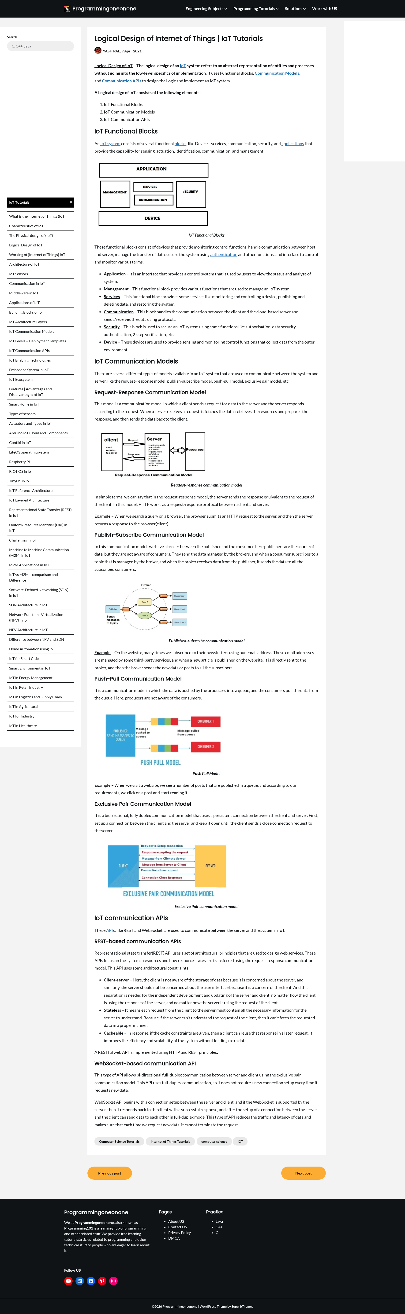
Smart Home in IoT (24, 404)
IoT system (110, 143)
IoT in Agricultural (23, 706)
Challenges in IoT (23, 540)
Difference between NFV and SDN (36, 639)
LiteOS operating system (29, 452)
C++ (219, 1227)
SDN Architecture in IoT (28, 605)
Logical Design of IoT (25, 245)
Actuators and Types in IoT (30, 423)
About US (176, 1221)
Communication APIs (121, 80)
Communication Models (277, 73)
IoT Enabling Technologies (30, 360)
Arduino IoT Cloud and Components (38, 433)
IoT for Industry (21, 716)
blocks (180, 143)
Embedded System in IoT (29, 369)
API (109, 930)
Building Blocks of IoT (26, 312)
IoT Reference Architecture (30, 490)
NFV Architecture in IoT (28, 629)
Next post (303, 1173)
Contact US (177, 1227)
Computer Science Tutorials (119, 1141)
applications (292, 143)
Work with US (324, 8)
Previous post (109, 1173)
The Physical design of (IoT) (31, 235)
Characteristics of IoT (26, 225)
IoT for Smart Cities (24, 658)
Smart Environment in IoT (29, 668)
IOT (240, 1141)
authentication (223, 254)
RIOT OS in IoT (21, 471)
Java (219, 1221)
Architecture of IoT (24, 264)
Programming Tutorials (254, 8)
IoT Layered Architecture (29, 500)
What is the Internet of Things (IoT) (37, 216)
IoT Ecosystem (21, 379)
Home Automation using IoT (32, 649)
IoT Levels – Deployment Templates (37, 341)
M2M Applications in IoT (29, 565)
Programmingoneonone (104, 8)
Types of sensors (22, 413)
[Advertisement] (40, 124)
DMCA (174, 1238)
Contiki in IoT (20, 442)
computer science (214, 1141)
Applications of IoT (24, 302)
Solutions (293, 8)
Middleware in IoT (23, 293)
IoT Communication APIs (29, 350)
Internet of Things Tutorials (170, 1141)
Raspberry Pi (19, 461)
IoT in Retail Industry (26, 687)
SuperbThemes (242, 1306)
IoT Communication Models (31, 331)
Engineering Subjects (204, 8)
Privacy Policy (179, 1232)
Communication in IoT (27, 283)
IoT (183, 65)
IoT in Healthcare (23, 725)
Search (12, 37)
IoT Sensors (18, 273)
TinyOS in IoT (20, 481)
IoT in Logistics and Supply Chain (35, 697)
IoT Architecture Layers (28, 321)
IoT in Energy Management (30, 677)
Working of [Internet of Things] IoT (37, 254)
